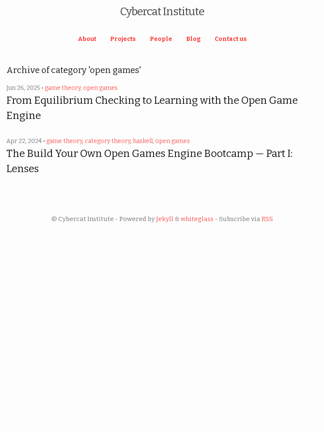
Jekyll (164, 219)
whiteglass (197, 219)
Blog (193, 39)
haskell (143, 141)
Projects (123, 39)
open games (100, 88)
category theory (107, 141)
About (87, 39)
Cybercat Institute (162, 11)
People (161, 39)
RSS (267, 219)
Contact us (231, 39)
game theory (63, 88)
